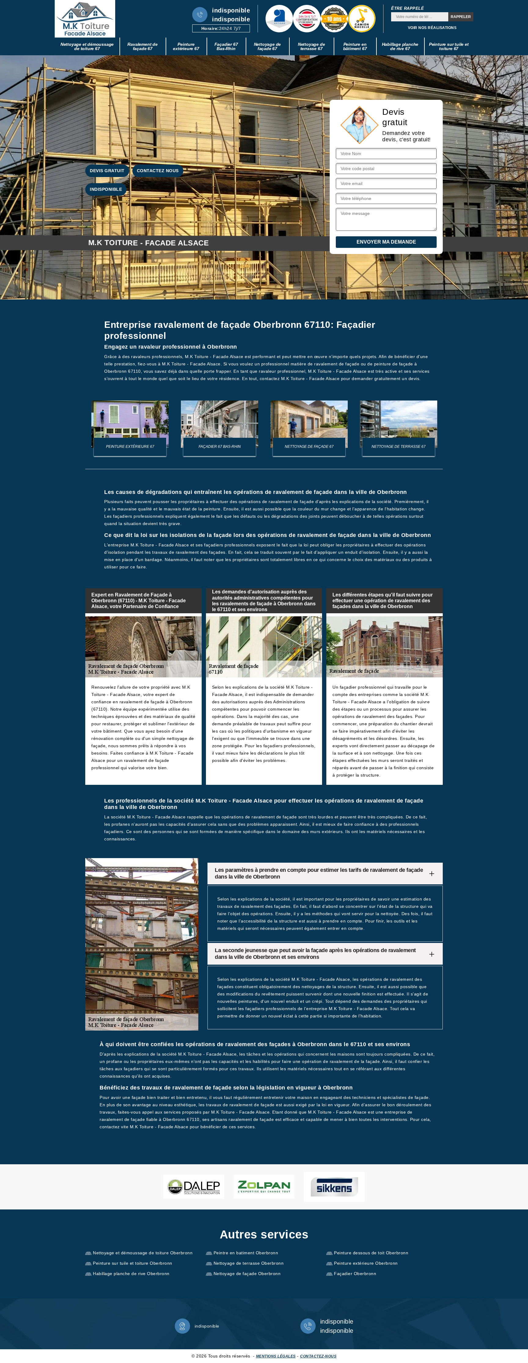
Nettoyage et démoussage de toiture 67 (87, 46)
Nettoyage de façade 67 (267, 46)
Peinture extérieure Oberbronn (366, 1263)
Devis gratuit (107, 170)
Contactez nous (158, 170)
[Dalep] (193, 1187)
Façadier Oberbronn (355, 1273)
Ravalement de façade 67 (142, 46)
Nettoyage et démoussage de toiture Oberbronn (143, 1252)
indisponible (231, 10)
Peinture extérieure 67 (186, 46)
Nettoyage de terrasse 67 (311, 46)
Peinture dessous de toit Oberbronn (371, 1252)
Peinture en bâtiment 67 (355, 46)
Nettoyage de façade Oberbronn (247, 1273)
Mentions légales (276, 1356)
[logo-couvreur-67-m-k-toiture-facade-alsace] (85, 19)
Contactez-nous (318, 1356)
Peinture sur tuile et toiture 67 (449, 46)
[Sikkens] (334, 1187)
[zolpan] (264, 1187)
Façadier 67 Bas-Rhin (226, 46)
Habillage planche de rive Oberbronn (131, 1273)
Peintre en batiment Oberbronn (246, 1252)
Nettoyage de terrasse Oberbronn (249, 1263)
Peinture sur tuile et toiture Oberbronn (132, 1263)
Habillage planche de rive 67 (400, 46)
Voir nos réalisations (432, 28)
